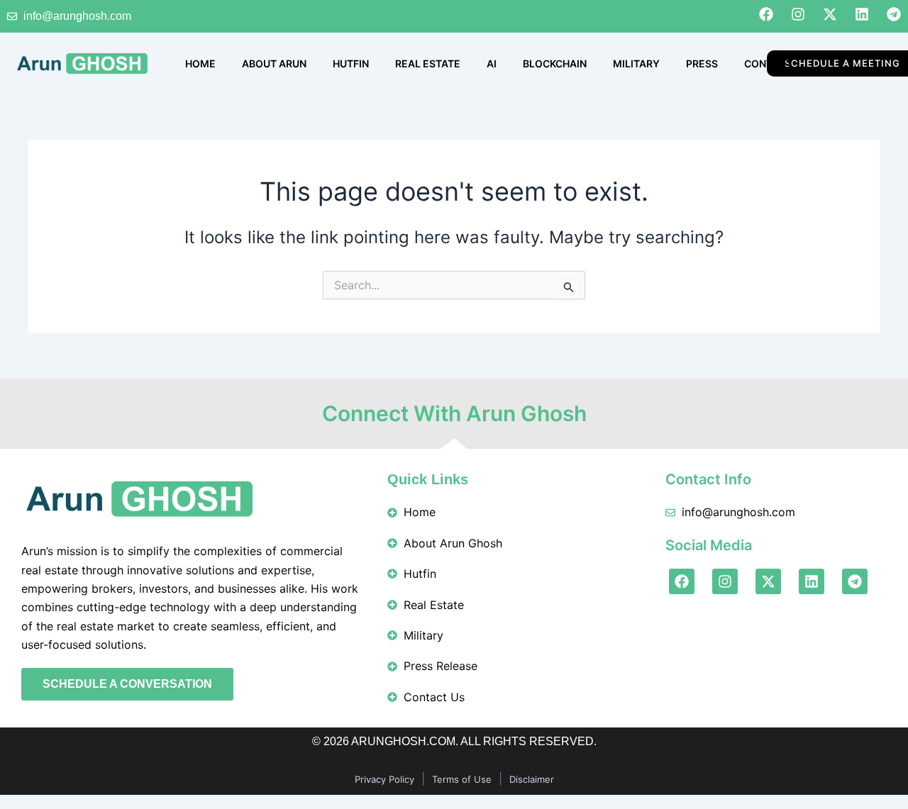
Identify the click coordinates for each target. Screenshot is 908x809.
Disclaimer (531, 779)
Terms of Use (462, 779)
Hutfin (351, 63)
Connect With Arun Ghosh (454, 413)
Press (702, 63)
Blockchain (555, 63)
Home (200, 63)
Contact (768, 63)
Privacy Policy (384, 779)
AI (492, 63)
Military (636, 63)
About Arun (274, 63)
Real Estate (427, 63)
